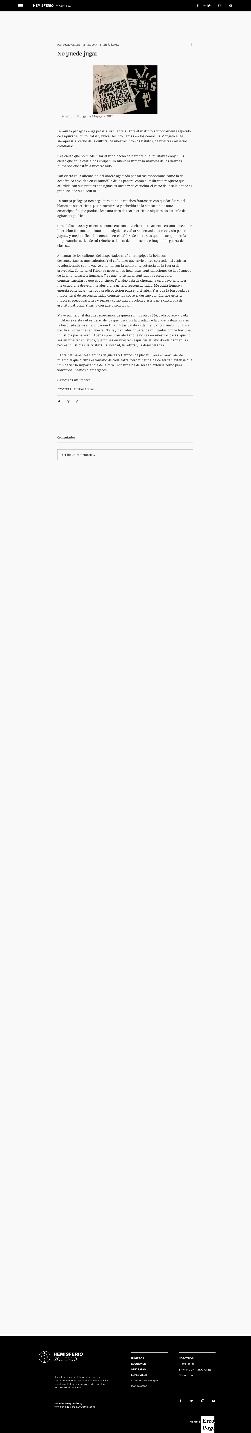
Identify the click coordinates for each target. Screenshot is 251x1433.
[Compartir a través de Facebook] (59, 401)
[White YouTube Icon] (231, 5)
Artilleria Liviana (84, 389)
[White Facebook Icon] (198, 5)
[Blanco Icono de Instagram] (220, 5)
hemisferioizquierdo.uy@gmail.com (74, 1406)
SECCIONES (64, 389)
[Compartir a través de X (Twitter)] (68, 401)
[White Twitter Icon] (209, 5)
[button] (20, 5)
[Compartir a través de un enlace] (77, 401)
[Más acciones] (191, 44)
